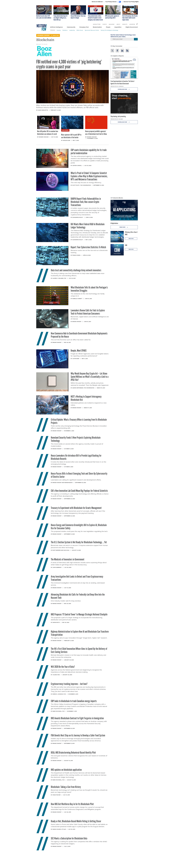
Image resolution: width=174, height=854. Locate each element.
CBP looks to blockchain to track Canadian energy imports (74, 701)
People (108, 27)
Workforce (65, 30)
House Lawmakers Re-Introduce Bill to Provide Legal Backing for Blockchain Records (76, 457)
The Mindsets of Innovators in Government (67, 559)
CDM (126, 245)
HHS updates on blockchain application (66, 769)
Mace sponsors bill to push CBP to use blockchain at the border (71, 136)
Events (105, 24)
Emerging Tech (84, 27)
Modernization (97, 27)
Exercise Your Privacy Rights (131, 1)
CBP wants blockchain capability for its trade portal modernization (89, 151)
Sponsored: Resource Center (92, 30)
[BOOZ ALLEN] (44, 51)
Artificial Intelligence (56, 27)
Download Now (122, 89)
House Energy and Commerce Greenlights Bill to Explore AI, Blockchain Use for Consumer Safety (79, 526)
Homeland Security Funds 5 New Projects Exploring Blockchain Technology (76, 439)
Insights (124, 24)
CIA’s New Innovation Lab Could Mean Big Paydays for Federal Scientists (79, 490)
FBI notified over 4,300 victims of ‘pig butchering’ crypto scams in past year (69, 64)
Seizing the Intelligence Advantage (109, 30)
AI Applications (114, 223)
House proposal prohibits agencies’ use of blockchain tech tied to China (96, 132)
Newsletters (96, 24)
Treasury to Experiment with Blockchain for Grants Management (76, 508)
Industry (59, 30)
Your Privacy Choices (111, 1)
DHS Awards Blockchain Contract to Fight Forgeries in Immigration (77, 718)
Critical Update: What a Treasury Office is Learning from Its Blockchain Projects (79, 421)
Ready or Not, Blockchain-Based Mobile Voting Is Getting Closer (76, 821)
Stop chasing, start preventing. (118, 116)
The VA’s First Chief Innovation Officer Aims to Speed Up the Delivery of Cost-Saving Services (79, 650)
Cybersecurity (71, 27)
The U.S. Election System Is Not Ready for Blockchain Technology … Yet (79, 542)
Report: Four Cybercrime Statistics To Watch (88, 247)
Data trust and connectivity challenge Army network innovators (76, 270)
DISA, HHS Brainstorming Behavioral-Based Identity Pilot (73, 752)
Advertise (132, 24)
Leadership (72, 30)
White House (80, 30)
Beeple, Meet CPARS (78, 350)
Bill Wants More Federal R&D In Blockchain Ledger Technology (87, 225)
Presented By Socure (117, 119)
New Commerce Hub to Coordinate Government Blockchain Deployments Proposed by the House (79, 335)
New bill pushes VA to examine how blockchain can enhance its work (47, 132)
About (118, 24)
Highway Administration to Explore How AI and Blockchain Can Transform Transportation (80, 633)
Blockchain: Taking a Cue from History (66, 787)
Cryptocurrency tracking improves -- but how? (69, 684)
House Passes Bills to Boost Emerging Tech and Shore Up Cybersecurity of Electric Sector (79, 475)
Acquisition (117, 27)
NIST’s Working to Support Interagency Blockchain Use (86, 398)
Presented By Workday (117, 86)
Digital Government (132, 27)
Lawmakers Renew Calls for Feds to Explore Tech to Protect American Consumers (88, 312)
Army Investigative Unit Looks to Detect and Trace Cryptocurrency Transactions (77, 578)
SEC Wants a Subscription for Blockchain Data (69, 838)
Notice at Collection (97, 1)
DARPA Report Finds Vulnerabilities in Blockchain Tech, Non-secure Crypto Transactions (86, 202)
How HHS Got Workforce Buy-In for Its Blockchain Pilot (72, 804)
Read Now (123, 227)
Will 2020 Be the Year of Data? (63, 666)
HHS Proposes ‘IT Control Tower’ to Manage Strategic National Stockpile (79, 614)
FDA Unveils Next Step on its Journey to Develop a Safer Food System (78, 735)
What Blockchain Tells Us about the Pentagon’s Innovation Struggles (89, 289)
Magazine (111, 24)
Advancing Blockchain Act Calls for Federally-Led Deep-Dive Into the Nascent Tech (78, 596)
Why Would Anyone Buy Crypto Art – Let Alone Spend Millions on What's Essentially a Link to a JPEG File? (89, 377)
